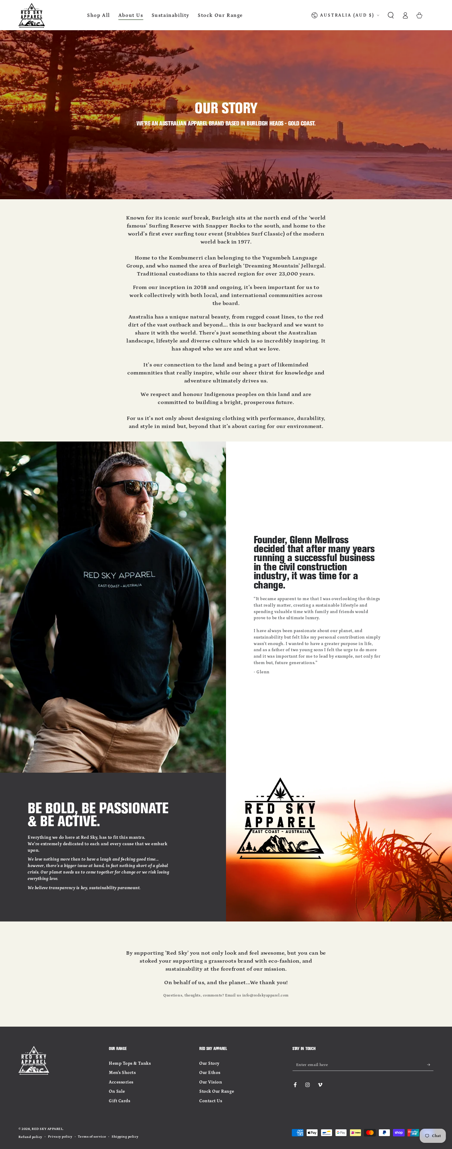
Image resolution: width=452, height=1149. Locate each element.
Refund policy (30, 1137)
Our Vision (210, 1082)
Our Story (209, 1063)
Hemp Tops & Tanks (130, 1063)
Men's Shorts (122, 1072)
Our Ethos (209, 1072)
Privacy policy (60, 1137)
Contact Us (210, 1101)
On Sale (117, 1091)
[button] (390, 15)
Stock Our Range (216, 1091)
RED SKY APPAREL (47, 1129)
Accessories (121, 1082)
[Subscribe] (430, 1065)
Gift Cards (119, 1101)
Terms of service (92, 1137)
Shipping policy (125, 1137)
